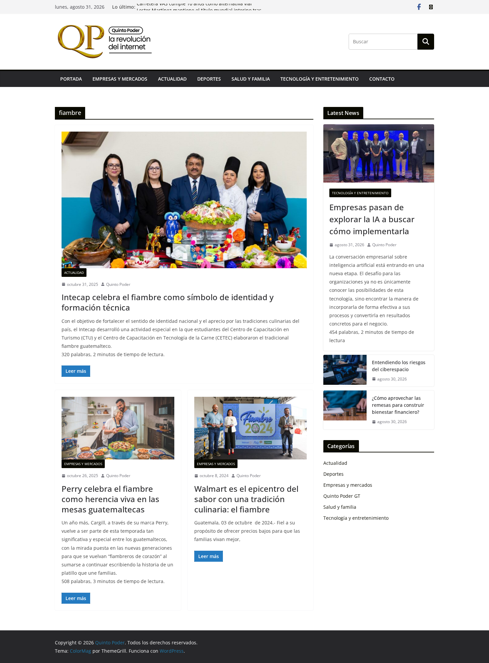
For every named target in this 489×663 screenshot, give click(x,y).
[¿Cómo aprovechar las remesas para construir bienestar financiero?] (345, 409)
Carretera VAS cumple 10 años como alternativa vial (194, 7)
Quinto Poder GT (341, 496)
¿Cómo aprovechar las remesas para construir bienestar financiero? (398, 405)
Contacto (382, 79)
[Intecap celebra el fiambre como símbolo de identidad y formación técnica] (184, 200)
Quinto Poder (118, 284)
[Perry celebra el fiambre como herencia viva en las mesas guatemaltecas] (118, 428)
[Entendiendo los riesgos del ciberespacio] (345, 371)
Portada (71, 79)
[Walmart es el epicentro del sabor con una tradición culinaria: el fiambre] (250, 428)
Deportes (209, 79)
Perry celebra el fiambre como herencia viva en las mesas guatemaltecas (110, 499)
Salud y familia (251, 79)
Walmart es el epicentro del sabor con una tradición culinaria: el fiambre (246, 499)
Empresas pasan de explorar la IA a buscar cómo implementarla (371, 219)
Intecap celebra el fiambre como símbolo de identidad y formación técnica (167, 302)
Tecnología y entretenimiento (319, 79)
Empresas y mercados (119, 79)
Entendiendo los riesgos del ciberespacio (398, 365)
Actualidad (172, 79)
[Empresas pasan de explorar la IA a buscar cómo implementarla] (378, 153)
